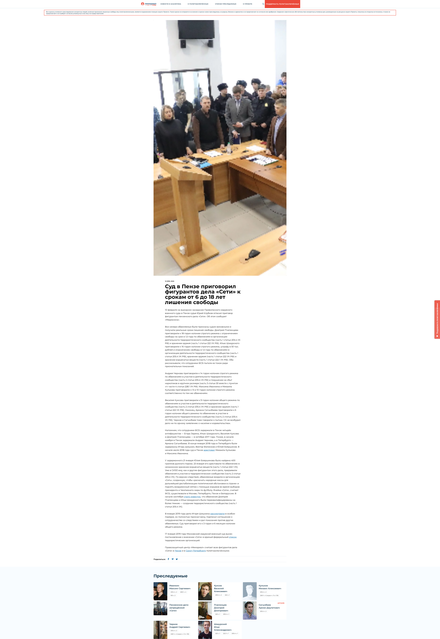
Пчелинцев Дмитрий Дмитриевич (221, 608)
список (233, 537)
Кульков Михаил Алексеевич (270, 587)
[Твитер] (177, 559)
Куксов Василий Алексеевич (220, 588)
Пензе (178, 551)
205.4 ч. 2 (174, 592)
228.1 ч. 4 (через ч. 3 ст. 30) (269, 595)
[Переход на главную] (148, 4)
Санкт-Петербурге (196, 551)
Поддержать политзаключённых (282, 4)
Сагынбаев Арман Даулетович (269, 606)
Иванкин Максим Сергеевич (179, 587)
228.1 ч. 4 (183, 592)
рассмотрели (217, 513)
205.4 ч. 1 (226, 614)
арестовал (209, 450)
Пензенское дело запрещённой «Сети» (178, 608)
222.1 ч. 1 (226, 633)
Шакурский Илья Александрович (222, 627)
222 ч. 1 (227, 595)
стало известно (192, 496)
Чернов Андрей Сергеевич (179, 625)
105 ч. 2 (173, 595)
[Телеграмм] (172, 559)
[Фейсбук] (168, 559)
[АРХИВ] (250, 610)
